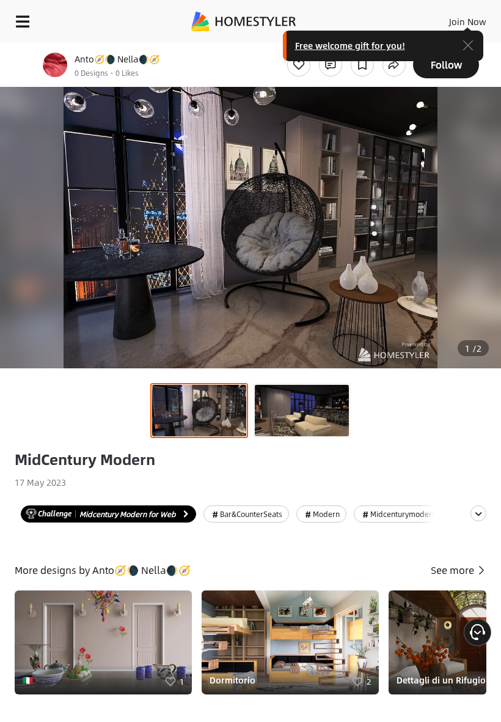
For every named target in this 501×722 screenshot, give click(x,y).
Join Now (467, 21)
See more (454, 570)
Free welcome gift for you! (350, 45)
